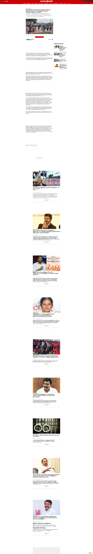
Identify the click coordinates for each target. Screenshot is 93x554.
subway (36, 145)
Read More (46, 200)
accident (32, 145)
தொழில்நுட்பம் (56, 3)
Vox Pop (68, 3)
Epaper (91, 552)
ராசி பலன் (50, 3)
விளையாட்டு (41, 3)
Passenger (27, 145)
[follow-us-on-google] (52, 39)
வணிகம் (61, 3)
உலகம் (32, 3)
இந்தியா (28, 3)
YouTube (65, 3)
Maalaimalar (35, 190)
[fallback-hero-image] (56, 47)
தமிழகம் (24, 3)
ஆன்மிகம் (46, 3)
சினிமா (36, 3)
